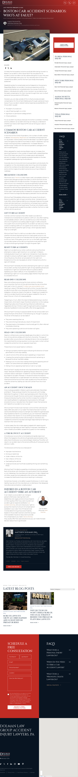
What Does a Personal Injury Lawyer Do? (54, 653)
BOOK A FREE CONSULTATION (64, 45)
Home (4, 18)
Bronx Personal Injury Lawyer (63, 91)
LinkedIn (13, 561)
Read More (7, 625)
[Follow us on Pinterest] (23, 764)
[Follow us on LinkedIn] (11, 764)
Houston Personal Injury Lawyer (63, 124)
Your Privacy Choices (22, 772)
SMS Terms (18, 703)
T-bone (17, 177)
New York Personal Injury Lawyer (64, 87)
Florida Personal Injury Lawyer (63, 63)
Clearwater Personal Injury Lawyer (64, 67)
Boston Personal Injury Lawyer (63, 108)
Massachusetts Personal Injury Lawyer (63, 103)
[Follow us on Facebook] (7, 764)
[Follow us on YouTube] (19, 764)
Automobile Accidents (27, 18)
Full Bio (8, 561)
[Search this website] (65, 2)
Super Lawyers (25, 561)
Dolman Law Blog (11, 18)
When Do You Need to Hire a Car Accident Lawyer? (56, 665)
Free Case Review (13, 566)
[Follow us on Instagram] (15, 764)
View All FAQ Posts (53, 685)
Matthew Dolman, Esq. (14, 23)
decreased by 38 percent (18, 137)
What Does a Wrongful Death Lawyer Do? (55, 677)
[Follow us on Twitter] (4, 764)
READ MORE (62, 194)
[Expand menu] (74, 2)
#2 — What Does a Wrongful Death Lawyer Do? (62, 204)
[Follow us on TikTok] (0, 764)
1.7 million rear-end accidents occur (33, 286)
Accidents (19, 18)
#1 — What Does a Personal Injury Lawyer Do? (61, 144)
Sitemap (32, 772)
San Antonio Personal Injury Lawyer (64, 128)
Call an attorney (28, 517)
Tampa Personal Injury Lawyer (63, 70)
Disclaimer (2, 772)
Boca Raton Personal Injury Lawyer (64, 74)
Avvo (18, 561)
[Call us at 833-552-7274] (69, 2)
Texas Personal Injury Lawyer (63, 120)
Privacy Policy (11, 772)
